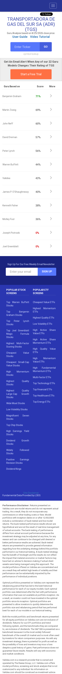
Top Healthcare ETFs (43, 395)
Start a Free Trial (31, 74)
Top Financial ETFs (42, 389)
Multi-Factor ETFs (42, 377)
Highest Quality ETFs (43, 317)
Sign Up (47, 271)
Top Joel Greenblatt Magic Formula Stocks (17, 333)
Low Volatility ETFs (42, 324)
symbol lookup (31, 54)
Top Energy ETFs (41, 401)
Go (46, 46)
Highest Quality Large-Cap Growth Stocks (17, 394)
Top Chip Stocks (14, 425)
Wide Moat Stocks (15, 403)
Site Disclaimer (31, 493)
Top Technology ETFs (44, 383)
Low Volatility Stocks (17, 409)
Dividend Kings (13, 469)
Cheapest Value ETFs (44, 302)
